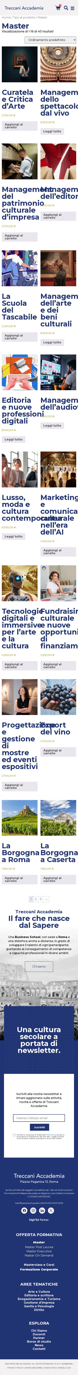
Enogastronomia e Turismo (39, 1299)
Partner (39, 1338)
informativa (51, 1135)
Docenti (39, 1334)
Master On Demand (39, 1255)
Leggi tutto (52, 131)
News (39, 1345)
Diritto (39, 1310)
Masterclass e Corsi (39, 1264)
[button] (66, 7)
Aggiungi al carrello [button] (14, 126)
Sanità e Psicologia (39, 1306)
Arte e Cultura (39, 1291)
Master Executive (39, 1251)
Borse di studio (39, 1341)
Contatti (39, 1349)
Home (6, 17)
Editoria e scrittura (39, 1295)
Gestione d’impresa (39, 1302)
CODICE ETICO (50, 1368)
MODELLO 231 (64, 1368)
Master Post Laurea (39, 1247)
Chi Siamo (39, 1330)
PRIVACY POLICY (15, 1368)
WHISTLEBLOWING (33, 1368)
